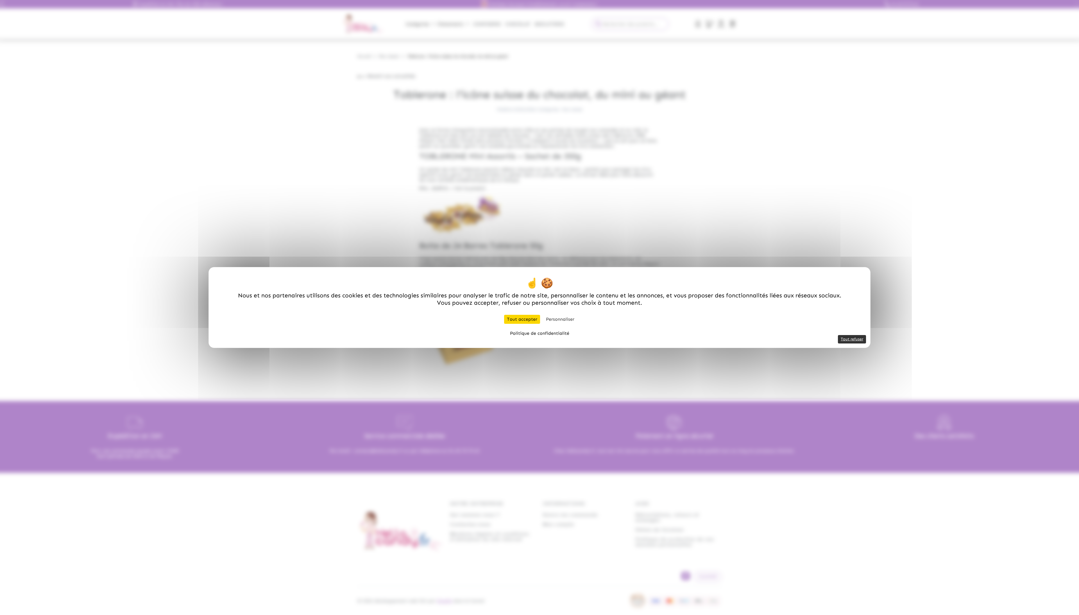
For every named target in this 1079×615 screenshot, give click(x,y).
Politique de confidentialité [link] (539, 333)
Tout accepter (522, 319)
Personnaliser (560, 319)
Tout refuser (852, 339)
